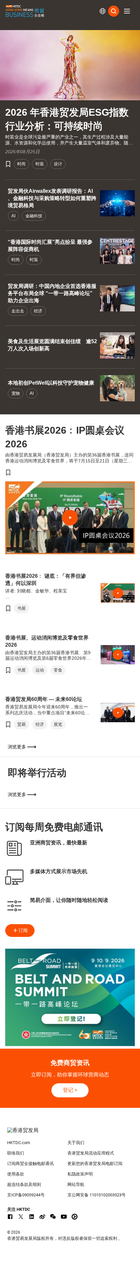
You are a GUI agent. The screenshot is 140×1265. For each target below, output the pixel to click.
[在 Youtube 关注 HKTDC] (64, 1217)
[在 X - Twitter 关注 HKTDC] (21, 1217)
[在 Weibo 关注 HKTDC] (42, 1217)
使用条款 (15, 1174)
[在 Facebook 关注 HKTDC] (10, 1217)
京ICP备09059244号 (26, 1194)
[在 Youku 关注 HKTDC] (74, 1217)
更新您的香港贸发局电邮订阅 (94, 1163)
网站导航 (75, 1184)
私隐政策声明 (80, 1174)
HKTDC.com (18, 1142)
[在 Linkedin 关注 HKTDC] (32, 1217)
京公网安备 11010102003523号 (96, 1194)
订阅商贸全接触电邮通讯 (30, 1163)
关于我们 (75, 1142)
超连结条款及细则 (24, 1184)
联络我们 (15, 1153)
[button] (127, 11)
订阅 (23, 930)
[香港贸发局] (70, 1133)
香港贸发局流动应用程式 (90, 1153)
